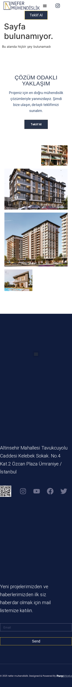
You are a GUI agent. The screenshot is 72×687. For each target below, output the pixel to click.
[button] (36, 354)
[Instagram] (58, 6)
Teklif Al (36, 124)
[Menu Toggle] (45, 6)
